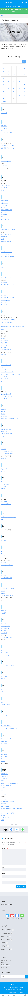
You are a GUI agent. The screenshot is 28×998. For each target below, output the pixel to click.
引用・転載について (6, 960)
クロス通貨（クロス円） (7, 256)
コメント (5, 848)
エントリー (4, 165)
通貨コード (4, 469)
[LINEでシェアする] (22, 829)
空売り (3, 207)
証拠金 (3, 338)
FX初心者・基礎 (7, 933)
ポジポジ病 (4, 633)
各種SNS (20, 6)
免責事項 (3, 962)
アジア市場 (4, 113)
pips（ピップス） (6, 806)
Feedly (21, 918)
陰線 (2, 130)
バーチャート (4, 555)
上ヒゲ (3, 150)
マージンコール (5, 655)
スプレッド (4, 376)
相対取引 (3, 411)
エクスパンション (6, 161)
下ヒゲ (3, 324)
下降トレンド (4, 203)
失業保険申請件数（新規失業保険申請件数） (13, 326)
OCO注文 (3, 803)
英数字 (4, 101)
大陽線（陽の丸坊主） (7, 433)
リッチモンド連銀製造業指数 (9, 728)
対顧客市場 (4, 431)
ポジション (4, 623)
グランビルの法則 (6, 254)
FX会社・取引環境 (7, 930)
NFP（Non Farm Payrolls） (8, 801)
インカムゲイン (5, 128)
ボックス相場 (4, 630)
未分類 (4, 942)
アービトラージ (5, 115)
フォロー (14, 996)
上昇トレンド (4, 345)
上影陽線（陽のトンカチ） (8, 148)
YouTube (12, 918)
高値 (2, 436)
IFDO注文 (3, 794)
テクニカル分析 (5, 484)
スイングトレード (6, 365)
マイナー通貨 (4, 652)
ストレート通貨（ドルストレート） (10, 374)
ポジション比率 (5, 626)
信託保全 (3, 354)
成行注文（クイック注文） (8, 517)
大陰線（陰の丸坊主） (7, 429)
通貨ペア (3, 471)
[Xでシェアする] (5, 829)
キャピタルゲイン (6, 234)
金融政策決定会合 (6, 241)
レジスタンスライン (6, 739)
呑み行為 (3, 540)
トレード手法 (6, 936)
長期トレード (4, 458)
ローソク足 (4, 756)
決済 (2, 267)
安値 (2, 691)
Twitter (7, 918)
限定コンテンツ (7, 949)
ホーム (3, 996)
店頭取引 (3, 488)
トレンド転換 (4, 506)
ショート (3, 347)
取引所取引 (4, 501)
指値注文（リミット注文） (8, 297)
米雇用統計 (4, 613)
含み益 (3, 591)
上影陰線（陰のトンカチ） (8, 145)
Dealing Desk (4, 778)
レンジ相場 (4, 743)
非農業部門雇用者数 (6, 578)
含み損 (3, 593)
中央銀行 (3, 449)
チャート (3, 446)
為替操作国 (4, 214)
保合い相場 (4, 676)
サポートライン (5, 300)
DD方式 (3, 781)
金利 (2, 239)
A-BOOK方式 (4, 774)
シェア (8, 996)
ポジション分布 (5, 628)
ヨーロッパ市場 (5, 704)
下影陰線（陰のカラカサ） (8, 319)
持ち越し (3, 678)
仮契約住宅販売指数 (6, 210)
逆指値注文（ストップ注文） (9, 229)
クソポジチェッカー (6, 252)
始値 (2, 551)
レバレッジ (4, 741)
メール (3, 873)
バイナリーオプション (7, 565)
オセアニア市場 (5, 185)
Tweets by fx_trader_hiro (7, 904)
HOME (14, 984)
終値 (2, 190)
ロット (3, 758)
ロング (3, 761)
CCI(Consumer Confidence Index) (10, 783)
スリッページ (4, 378)
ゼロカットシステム (6, 398)
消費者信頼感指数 (6, 349)
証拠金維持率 (4, 340)
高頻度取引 (4, 282)
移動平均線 (4, 126)
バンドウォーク (5, 562)
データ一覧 (8, 6)
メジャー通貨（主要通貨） (8, 665)
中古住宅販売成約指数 (7, 451)
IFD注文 (3, 792)
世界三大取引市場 (6, 394)
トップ (25, 996)
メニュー (19, 996)
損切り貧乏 (4, 416)
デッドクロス (4, 486)
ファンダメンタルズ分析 (7, 588)
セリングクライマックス (7, 396)
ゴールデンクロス (6, 277)
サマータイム (4, 304)
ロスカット (4, 754)
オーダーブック (5, 187)
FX (2, 790)
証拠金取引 (4, 342)
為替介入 (3, 212)
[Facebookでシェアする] (11, 829)
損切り (3, 414)
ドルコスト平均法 (6, 504)
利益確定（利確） (6, 726)
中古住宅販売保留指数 (7, 453)
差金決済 (3, 295)
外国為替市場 (4, 200)
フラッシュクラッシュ (7, 595)
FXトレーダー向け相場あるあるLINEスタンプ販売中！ (14, 10)
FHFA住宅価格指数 (6, 785)
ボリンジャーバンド (6, 637)
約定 (2, 689)
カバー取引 (4, 205)
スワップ (3, 381)
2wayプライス (5, 817)
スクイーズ (4, 369)
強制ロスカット (5, 236)
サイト (3, 880)
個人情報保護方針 (5, 965)
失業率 (3, 329)
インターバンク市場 (6, 132)
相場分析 (5, 946)
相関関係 (3, 409)
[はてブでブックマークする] (17, 829)
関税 (2, 216)
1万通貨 (3, 815)
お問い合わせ (4, 967)
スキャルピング (5, 367)
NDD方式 (3, 799)
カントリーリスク (6, 219)
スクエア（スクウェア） (7, 372)
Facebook (17, 918)
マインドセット (7, 939)
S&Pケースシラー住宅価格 (8, 813)
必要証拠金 (4, 575)
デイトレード (4, 481)
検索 (24, 61)
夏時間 (3, 519)
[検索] (26, 976)
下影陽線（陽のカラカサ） (8, 322)
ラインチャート (5, 715)
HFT (2, 820)
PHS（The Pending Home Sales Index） (12, 808)
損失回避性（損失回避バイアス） (10, 418)
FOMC (3, 787)
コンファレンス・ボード (7, 284)
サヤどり (3, 302)
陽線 (2, 702)
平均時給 (3, 610)
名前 (3, 867)
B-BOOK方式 (4, 776)
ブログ (14, 6)
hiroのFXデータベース (14, 2)
